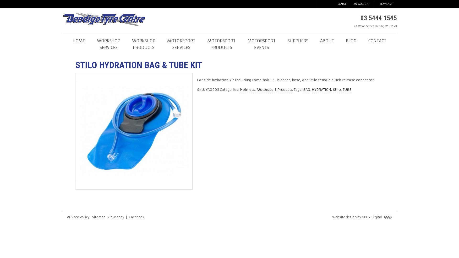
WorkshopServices (108, 44)
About (327, 40)
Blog (351, 40)
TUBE (347, 89)
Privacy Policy (78, 217)
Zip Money (116, 217)
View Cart (385, 3)
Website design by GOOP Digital (357, 217)
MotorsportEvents (261, 44)
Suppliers (298, 40)
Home (79, 40)
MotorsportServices (181, 44)
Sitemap (98, 217)
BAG (306, 89)
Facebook (136, 217)
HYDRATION (321, 89)
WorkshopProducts (143, 44)
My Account (362, 3)
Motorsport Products (275, 89)
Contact (377, 40)
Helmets (247, 89)
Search (342, 3)
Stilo (337, 89)
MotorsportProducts (221, 44)
